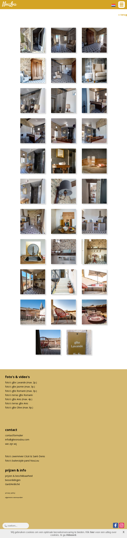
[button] (121, 4)
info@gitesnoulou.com (17, 439)
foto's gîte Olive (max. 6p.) (19, 407)
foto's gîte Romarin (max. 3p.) (21, 390)
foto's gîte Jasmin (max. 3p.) (20, 386)
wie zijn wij (11, 443)
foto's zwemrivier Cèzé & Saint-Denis (25, 456)
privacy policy (10, 493)
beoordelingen (13, 480)
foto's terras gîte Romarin (19, 395)
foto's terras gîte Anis (16, 403)
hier (92, 532)
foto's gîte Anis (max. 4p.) (18, 399)
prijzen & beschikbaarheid (19, 475)
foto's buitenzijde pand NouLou (22, 460)
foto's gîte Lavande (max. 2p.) (21, 382)
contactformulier (14, 435)
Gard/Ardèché (12, 484)
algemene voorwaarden (14, 497)
